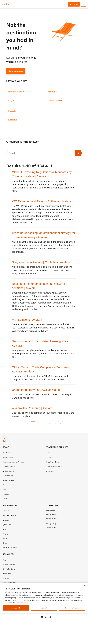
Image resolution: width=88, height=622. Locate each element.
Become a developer (10, 485)
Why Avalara (7, 453)
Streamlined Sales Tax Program (13, 462)
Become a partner (9, 480)
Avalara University (9, 564)
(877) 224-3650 (50, 511)
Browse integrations (10, 547)
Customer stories (9, 466)
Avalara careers (8, 476)
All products (50, 471)
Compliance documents (54, 466)
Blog (10, 101)
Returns (48, 457)
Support (5, 560)
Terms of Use (21, 600)
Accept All (16, 608)
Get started (74, 4)
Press (5, 489)
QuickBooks (7, 525)
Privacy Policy (23, 603)
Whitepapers (7, 574)
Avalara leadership (9, 471)
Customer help (54, 101)
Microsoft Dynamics (9, 515)
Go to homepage (16, 71)
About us (51, 92)
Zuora (5, 543)
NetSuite (6, 520)
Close (84, 585)
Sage (4, 529)
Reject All (44, 608)
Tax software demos (53, 462)
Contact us (12, 120)
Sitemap (5, 499)
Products (12, 111)
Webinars (6, 578)
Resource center (15, 92)
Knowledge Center (9, 569)
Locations (6, 494)
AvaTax (48, 453)
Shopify (5, 534)
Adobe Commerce (9, 511)
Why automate (8, 457)
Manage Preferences (72, 608)
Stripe (5, 538)
